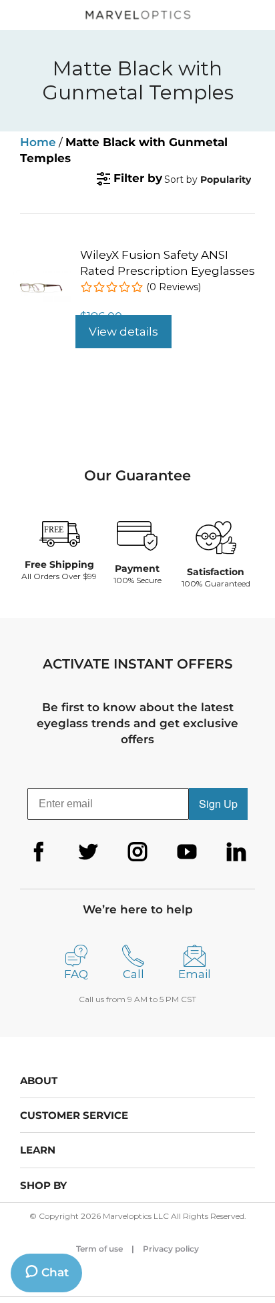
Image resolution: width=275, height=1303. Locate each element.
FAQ (76, 974)
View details (123, 331)
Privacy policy (171, 1249)
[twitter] (88, 852)
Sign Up (218, 803)
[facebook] (39, 852)
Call (133, 974)
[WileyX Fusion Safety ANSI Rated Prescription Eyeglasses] (42, 275)
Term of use (99, 1249)
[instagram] (137, 852)
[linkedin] (236, 852)
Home (38, 142)
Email (194, 974)
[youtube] (187, 852)
